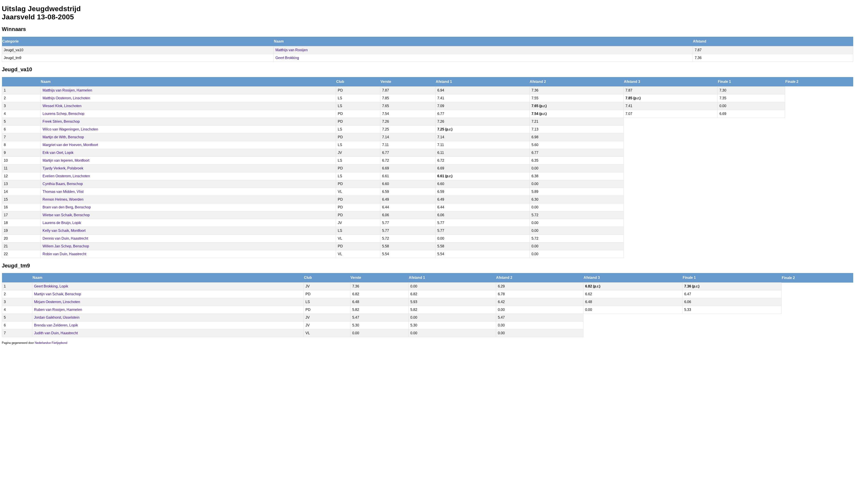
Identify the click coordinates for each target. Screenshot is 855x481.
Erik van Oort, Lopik (58, 153)
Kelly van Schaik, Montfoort (64, 230)
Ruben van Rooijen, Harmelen (58, 310)
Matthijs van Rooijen (291, 50)
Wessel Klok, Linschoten (62, 106)
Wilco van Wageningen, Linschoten (70, 129)
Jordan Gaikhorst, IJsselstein (56, 317)
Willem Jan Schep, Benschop (66, 246)
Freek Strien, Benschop (61, 121)
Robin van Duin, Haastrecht (64, 254)
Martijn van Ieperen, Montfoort (66, 160)
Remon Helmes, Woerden (63, 199)
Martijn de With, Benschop (63, 137)
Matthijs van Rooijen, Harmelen (67, 90)
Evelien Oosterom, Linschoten (66, 176)
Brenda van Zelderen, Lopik (56, 325)
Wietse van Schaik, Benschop (66, 215)
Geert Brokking (287, 58)
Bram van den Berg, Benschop (67, 207)
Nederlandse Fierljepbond (51, 342)
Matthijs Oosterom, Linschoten (66, 98)
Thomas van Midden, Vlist (63, 192)
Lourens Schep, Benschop (63, 114)
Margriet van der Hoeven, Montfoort (70, 145)
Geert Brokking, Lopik (51, 286)
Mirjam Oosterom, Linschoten (57, 302)
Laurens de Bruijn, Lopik (62, 223)
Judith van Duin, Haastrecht (56, 333)
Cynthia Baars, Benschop (63, 184)
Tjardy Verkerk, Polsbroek (63, 168)
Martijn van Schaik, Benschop (57, 294)
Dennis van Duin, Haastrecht (65, 238)
